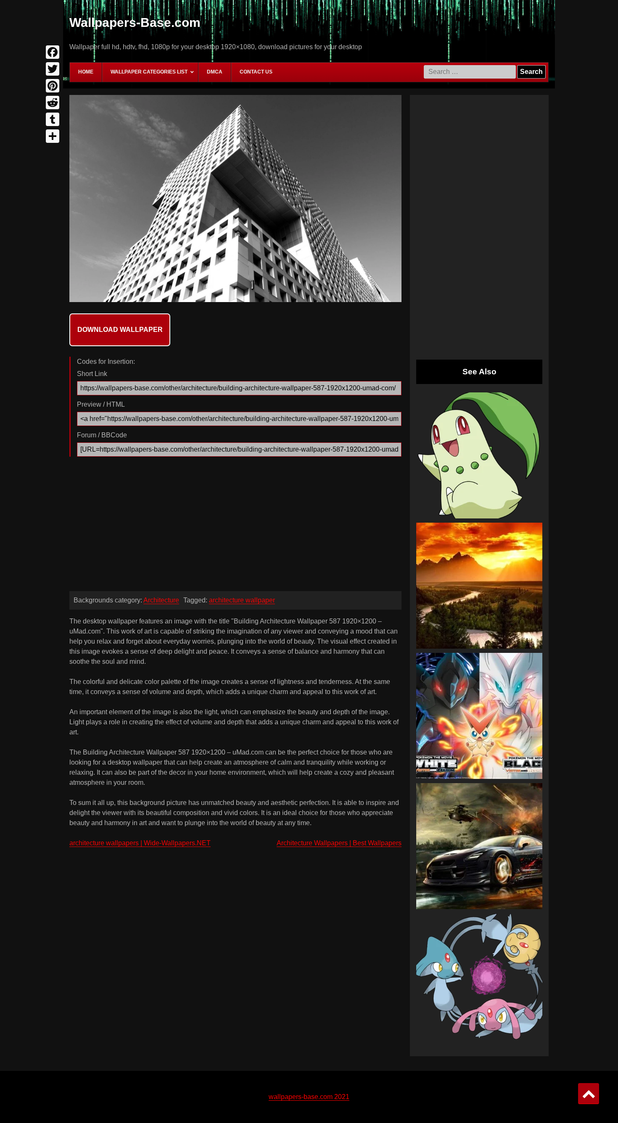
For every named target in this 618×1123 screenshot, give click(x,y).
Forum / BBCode (102, 435)
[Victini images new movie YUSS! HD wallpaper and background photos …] (479, 716)
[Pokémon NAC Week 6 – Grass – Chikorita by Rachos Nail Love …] (479, 455)
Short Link (92, 373)
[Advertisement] (235, 526)
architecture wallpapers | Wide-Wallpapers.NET (140, 843)
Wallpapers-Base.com (135, 22)
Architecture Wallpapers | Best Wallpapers (339, 843)
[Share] (52, 136)
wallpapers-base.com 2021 (309, 1096)
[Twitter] (52, 68)
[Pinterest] (52, 85)
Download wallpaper (120, 329)
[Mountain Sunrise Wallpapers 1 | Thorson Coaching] (479, 586)
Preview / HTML (101, 404)
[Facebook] (52, 52)
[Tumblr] (52, 119)
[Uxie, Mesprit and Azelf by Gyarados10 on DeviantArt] (479, 976)
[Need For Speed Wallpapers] (479, 846)
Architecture (161, 600)
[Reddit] (52, 102)
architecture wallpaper (242, 600)
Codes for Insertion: (106, 361)
